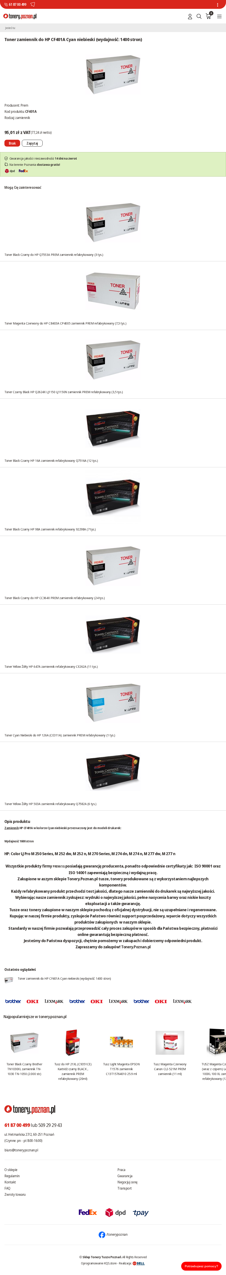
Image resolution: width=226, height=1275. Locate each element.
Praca (121, 1169)
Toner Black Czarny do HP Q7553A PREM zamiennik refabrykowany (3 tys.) (53, 254)
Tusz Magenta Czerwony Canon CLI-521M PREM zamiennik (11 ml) (169, 1069)
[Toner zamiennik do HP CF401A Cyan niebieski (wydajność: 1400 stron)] (113, 74)
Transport (124, 1188)
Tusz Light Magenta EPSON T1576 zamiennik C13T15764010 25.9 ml (121, 1069)
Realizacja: (125, 1263)
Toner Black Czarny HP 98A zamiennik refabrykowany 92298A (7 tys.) (50, 529)
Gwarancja (124, 1175)
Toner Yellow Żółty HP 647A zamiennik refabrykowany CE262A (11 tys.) (51, 666)
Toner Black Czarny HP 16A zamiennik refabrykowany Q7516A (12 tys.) (51, 460)
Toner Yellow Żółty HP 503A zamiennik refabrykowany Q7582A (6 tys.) (50, 804)
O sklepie (10, 1169)
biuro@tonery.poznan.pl (21, 1150)
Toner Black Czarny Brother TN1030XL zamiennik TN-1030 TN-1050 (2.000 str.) (24, 1069)
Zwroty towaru (15, 1194)
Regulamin (12, 1175)
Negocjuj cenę (127, 1182)
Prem (24, 105)
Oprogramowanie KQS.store (99, 1263)
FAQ (7, 1188)
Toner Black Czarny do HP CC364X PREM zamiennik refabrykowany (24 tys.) (54, 598)
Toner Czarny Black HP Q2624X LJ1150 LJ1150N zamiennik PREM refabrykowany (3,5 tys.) (63, 392)
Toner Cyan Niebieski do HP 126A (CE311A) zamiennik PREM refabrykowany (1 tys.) (59, 735)
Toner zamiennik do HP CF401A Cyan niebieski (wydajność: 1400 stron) (64, 978)
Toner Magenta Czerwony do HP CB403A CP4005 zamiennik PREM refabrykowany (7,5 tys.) (65, 323)
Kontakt (10, 1182)
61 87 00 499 (17, 4)
